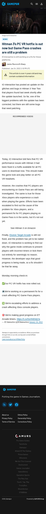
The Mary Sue (23, 479)
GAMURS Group (39, 499)
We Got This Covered (23, 461)
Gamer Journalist (23, 468)
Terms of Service (8, 422)
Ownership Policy (24, 418)
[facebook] (16, 404)
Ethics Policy (22, 415)
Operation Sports (23, 475)
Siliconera (23, 458)
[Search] (31, 3)
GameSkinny (23, 472)
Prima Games (23, 454)
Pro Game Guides (23, 441)
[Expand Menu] (36, 3)
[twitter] (10, 404)
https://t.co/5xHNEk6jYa (28, 319)
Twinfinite (23, 444)
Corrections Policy (25, 422)
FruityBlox (23, 485)
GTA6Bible (23, 492)
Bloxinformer (23, 489)
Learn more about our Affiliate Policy (13, 339)
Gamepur (23, 447)
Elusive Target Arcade (20, 235)
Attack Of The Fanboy (23, 451)
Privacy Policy (7, 418)
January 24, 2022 (36, 322)
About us (5, 415)
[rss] (4, 404)
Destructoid (23, 465)
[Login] (41, 3)
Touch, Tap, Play (23, 482)
